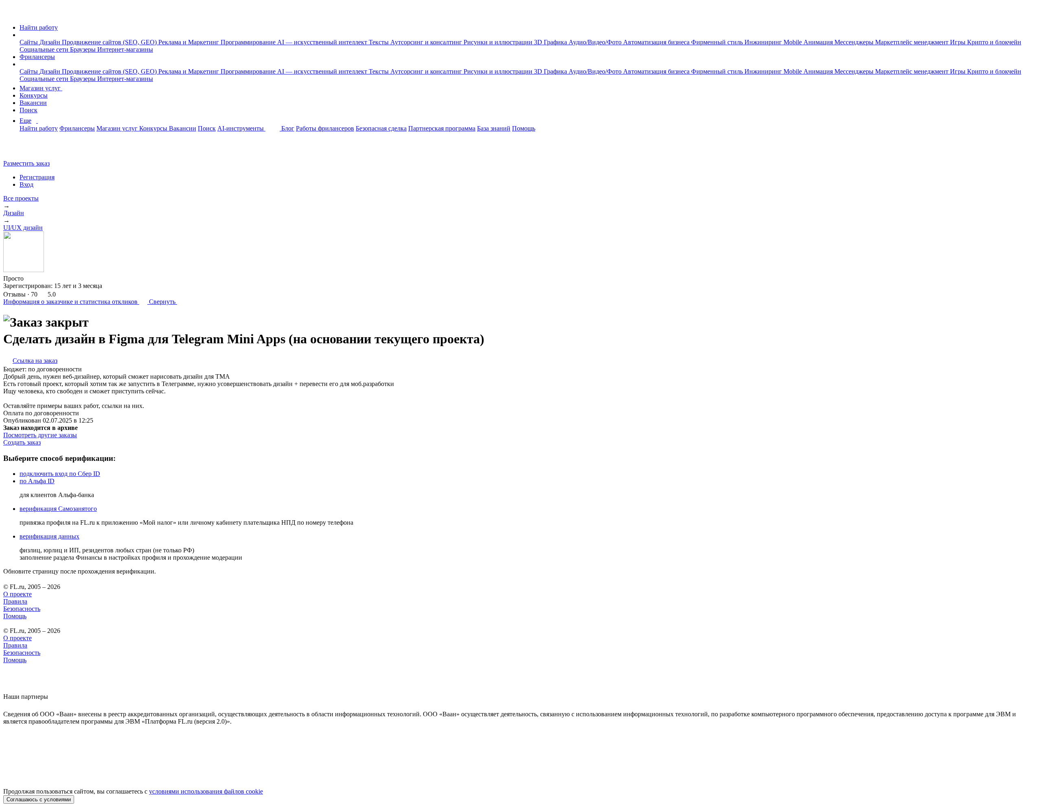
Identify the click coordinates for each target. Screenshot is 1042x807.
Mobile (793, 42)
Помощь (523, 128)
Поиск (28, 110)
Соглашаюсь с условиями (39, 799)
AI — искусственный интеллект (323, 42)
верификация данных (49, 536)
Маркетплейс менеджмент (912, 42)
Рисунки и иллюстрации (499, 42)
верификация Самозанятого (58, 508)
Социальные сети (45, 49)
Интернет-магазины (125, 49)
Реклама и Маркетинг (189, 42)
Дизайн (50, 42)
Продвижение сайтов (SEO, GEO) (110, 42)
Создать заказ (22, 442)
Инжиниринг (764, 42)
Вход (26, 184)
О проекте (17, 594)
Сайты (29, 42)
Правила (15, 601)
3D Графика (551, 42)
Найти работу (39, 27)
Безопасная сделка (381, 128)
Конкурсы (34, 95)
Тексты (379, 42)
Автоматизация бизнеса (657, 42)
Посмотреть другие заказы (40, 435)
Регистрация (37, 177)
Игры (958, 42)
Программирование (249, 42)
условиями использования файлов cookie (206, 791)
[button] (22, 34)
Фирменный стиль (717, 42)
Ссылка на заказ (35, 360)
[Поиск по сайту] (26, 149)
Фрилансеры (37, 56)
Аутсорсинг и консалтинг (427, 42)
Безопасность (21, 608)
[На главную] (10, 13)
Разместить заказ (26, 163)
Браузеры (83, 49)
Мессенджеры (854, 42)
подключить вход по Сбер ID (60, 473)
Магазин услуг (41, 88)
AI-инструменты (241, 128)
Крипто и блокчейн (994, 42)
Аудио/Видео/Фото (596, 42)
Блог (287, 128)
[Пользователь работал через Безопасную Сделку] (31, 278)
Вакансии (33, 102)
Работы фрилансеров (325, 128)
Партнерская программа (441, 128)
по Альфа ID (37, 481)
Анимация (818, 42)
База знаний (493, 128)
